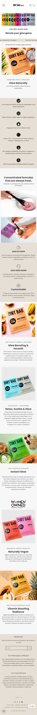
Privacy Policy (10, 705)
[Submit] (29, 648)
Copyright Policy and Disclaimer (24, 707)
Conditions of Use (9, 707)
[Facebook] (17, 702)
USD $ (17, 697)
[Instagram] (15, 702)
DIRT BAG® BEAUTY (21, 711)
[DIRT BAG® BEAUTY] (18, 5)
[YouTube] (22, 702)
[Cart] (34, 5)
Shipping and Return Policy (22, 705)
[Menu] (4, 5)
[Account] (30, 5)
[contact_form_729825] (4, 711)
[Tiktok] (19, 702)
